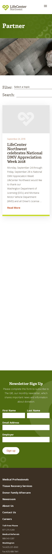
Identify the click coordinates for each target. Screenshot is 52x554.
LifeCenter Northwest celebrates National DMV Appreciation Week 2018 (24, 153)
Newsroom (9, 499)
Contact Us (9, 512)
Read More (13, 207)
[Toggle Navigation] (45, 6)
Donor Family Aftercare (16, 492)
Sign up (10, 450)
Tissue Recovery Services (17, 486)
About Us (7, 505)
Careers (7, 519)
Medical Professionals (15, 479)
